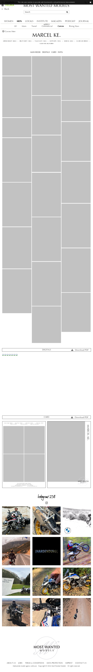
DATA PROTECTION (55, 663)
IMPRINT (68, 663)
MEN (19, 21)
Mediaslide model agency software (25, 666)
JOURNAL (84, 21)
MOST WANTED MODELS (46, 6)
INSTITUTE (42, 21)
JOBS (20, 663)
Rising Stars (74, 26)
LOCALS (29, 21)
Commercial (47, 26)
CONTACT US (80, 663)
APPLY (46, 25)
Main (24, 26)
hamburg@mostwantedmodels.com (76, 12)
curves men (10, 31)
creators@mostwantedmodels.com (76, 16)
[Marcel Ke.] (16, 66)
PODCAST (70, 21)
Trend (34, 26)
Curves (61, 26)
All (15, 26)
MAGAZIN (56, 21)
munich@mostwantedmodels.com (75, 8)
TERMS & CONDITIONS (34, 663)
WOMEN (8, 21)
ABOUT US (11, 663)
